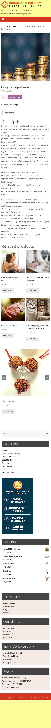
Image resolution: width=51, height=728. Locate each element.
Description (9, 113)
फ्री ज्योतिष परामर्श (9, 603)
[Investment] (25, 57)
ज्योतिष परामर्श (8, 634)
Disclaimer (7, 659)
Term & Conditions (10, 656)
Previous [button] (4, 377)
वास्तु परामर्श (7, 631)
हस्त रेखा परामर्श (8, 628)
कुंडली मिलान (7, 637)
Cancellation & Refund (12, 653)
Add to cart (15, 97)
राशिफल (5, 613)
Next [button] (47, 377)
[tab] (9, 112)
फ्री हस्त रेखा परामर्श (10, 606)
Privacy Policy (9, 662)
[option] (25, 57)
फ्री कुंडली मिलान (9, 609)
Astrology (16, 26)
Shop (8, 26)
